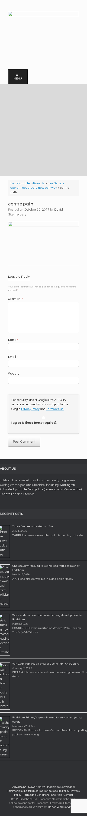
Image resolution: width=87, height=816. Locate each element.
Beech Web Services (61, 807)
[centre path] (43, 225)
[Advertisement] (43, 130)
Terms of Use (55, 409)
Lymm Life (20, 489)
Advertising (19, 787)
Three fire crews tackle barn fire (32, 526)
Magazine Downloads (60, 787)
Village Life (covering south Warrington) (55, 489)
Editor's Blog (31, 791)
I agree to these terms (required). (34, 422)
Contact (68, 795)
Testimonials (15, 791)
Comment (15, 298)
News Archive (36, 787)
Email (13, 356)
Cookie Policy (61, 791)
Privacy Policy (30, 409)
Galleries (46, 791)
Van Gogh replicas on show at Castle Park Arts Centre (46, 663)
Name (13, 339)
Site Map (56, 795)
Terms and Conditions (36, 795)
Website (13, 373)
